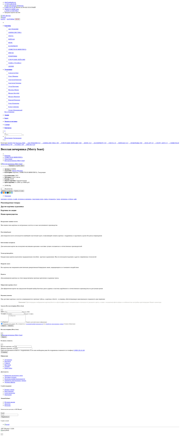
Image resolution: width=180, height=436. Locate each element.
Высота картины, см (7, 346)
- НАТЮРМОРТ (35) (99, 143)
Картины (7, 155)
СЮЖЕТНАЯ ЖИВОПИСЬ (17, 49)
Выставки (7, 365)
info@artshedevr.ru (10, 2)
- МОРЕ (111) (87, 143)
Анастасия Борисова (14, 79)
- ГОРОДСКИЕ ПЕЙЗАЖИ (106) (70, 143)
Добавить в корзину (7, 191)
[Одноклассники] (3, 193)
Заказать (10, 325)
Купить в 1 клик (19, 191)
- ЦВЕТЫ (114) (29, 144)
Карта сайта (8, 368)
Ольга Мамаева (13, 76)
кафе (75, 199)
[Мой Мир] (6, 193)
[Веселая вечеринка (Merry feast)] (11, 164)
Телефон (3, 314)
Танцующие (8, 159)
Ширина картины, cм (8, 348)
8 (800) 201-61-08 (9, 7)
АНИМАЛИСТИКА (14, 32)
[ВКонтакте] (1, 193)
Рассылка (7, 405)
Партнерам (8, 394)
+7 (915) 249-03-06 (10, 4)
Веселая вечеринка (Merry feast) (14, 160)
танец (58, 199)
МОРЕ (10, 42)
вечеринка (64, 199)
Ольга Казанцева (13, 103)
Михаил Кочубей (13, 93)
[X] (8, 193)
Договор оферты (9, 382)
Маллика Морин (13, 90)
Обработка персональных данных (15, 380)
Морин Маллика (17, 170)
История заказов (9, 402)
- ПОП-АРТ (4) (148, 143)
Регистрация (8, 138)
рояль (46, 199)
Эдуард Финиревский (15, 110)
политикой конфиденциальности (34, 324)
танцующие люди (37, 199)
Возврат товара (9, 389)
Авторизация (17, 138)
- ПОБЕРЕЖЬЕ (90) (135, 143)
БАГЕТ (3, 19)
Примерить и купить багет (16, 165)
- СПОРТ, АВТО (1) (161, 143)
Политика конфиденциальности (14, 379)
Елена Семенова (13, 107)
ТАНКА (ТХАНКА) (14, 63)
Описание (7, 196)
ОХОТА (10, 36)
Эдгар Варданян (13, 86)
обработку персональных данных (55, 324)
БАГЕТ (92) (11, 143)
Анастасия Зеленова (14, 83)
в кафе (15, 199)
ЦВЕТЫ (11, 53)
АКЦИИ (11, 66)
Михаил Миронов (14, 96)
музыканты (52, 199)
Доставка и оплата (10, 377)
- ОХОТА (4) (111, 143)
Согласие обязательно (69, 324)
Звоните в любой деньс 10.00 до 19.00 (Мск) (11, 10)
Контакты (7, 361)
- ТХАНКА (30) (18, 144)
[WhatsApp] (10, 193)
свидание (4, 199)
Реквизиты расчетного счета (13, 375)
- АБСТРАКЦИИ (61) (33, 143)
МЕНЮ (17, 19)
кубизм (70, 199)
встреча (10, 199)
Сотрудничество (9, 393)
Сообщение (4, 322)
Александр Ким (13, 73)
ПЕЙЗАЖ (11, 39)
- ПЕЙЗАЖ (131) (122, 143)
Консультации (9, 391)
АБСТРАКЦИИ (13, 29)
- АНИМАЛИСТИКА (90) (50, 143)
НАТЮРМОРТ (13, 46)
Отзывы (7, 366)
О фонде (7, 363)
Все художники (9, 112)
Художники (8, 360)
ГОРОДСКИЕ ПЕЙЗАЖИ (16, 59)
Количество (8, 189)
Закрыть (4, 325)
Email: (3, 413)
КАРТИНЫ (10, 19)
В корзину (4, 352)
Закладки (7, 404)
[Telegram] (12, 193)
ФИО (2, 312)
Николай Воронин (14, 100)
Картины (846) (20, 143)
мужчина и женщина (24, 199)
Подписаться (5, 417)
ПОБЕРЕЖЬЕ (12, 56)
